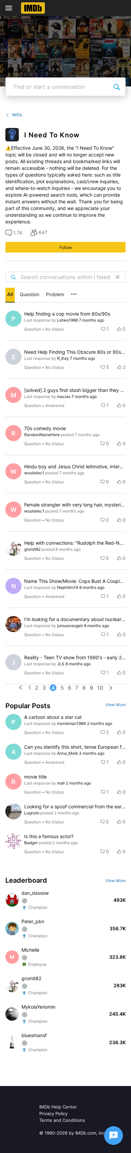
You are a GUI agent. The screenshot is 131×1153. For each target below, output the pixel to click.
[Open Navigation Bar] (10, 8)
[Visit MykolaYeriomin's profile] (12, 1014)
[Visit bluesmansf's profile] (12, 1042)
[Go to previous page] (20, 687)
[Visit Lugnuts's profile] (13, 811)
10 (100, 687)
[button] (14, 232)
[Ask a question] (113, 1135)
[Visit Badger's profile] (13, 841)
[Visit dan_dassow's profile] (12, 900)
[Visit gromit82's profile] (13, 548)
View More (115, 704)
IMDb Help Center (58, 1106)
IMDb (17, 114)
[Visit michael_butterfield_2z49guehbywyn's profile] (13, 624)
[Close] (117, 277)
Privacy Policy (53, 1113)
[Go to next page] (111, 688)
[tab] (10, 295)
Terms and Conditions (62, 1120)
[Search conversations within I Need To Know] (13, 277)
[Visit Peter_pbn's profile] (12, 928)
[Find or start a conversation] (116, 86)
